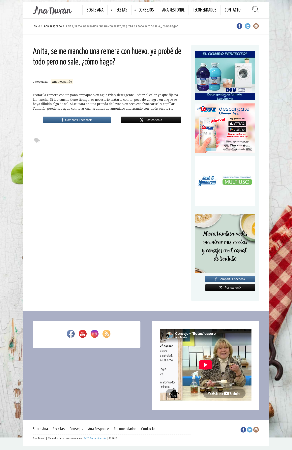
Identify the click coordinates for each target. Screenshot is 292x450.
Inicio (36, 26)
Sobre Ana (95, 10)
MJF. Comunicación (95, 438)
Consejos (146, 10)
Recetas (121, 10)
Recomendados (205, 10)
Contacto (233, 10)
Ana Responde (173, 10)
